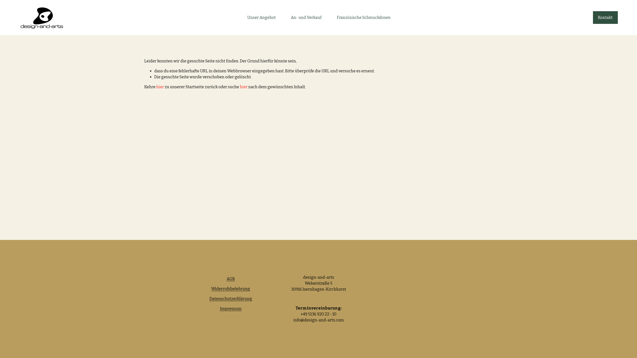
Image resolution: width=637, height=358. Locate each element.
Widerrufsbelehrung (230, 288)
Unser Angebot (261, 17)
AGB (231, 278)
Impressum (231, 308)
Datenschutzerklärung (231, 298)
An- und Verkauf (306, 17)
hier (160, 87)
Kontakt (605, 17)
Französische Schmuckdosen (364, 17)
